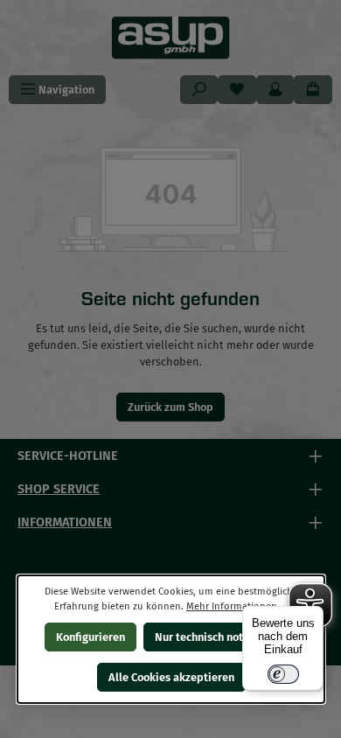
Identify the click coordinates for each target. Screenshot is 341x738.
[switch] (283, 674)
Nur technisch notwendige (220, 637)
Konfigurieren (89, 637)
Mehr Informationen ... (237, 606)
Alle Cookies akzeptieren (170, 677)
